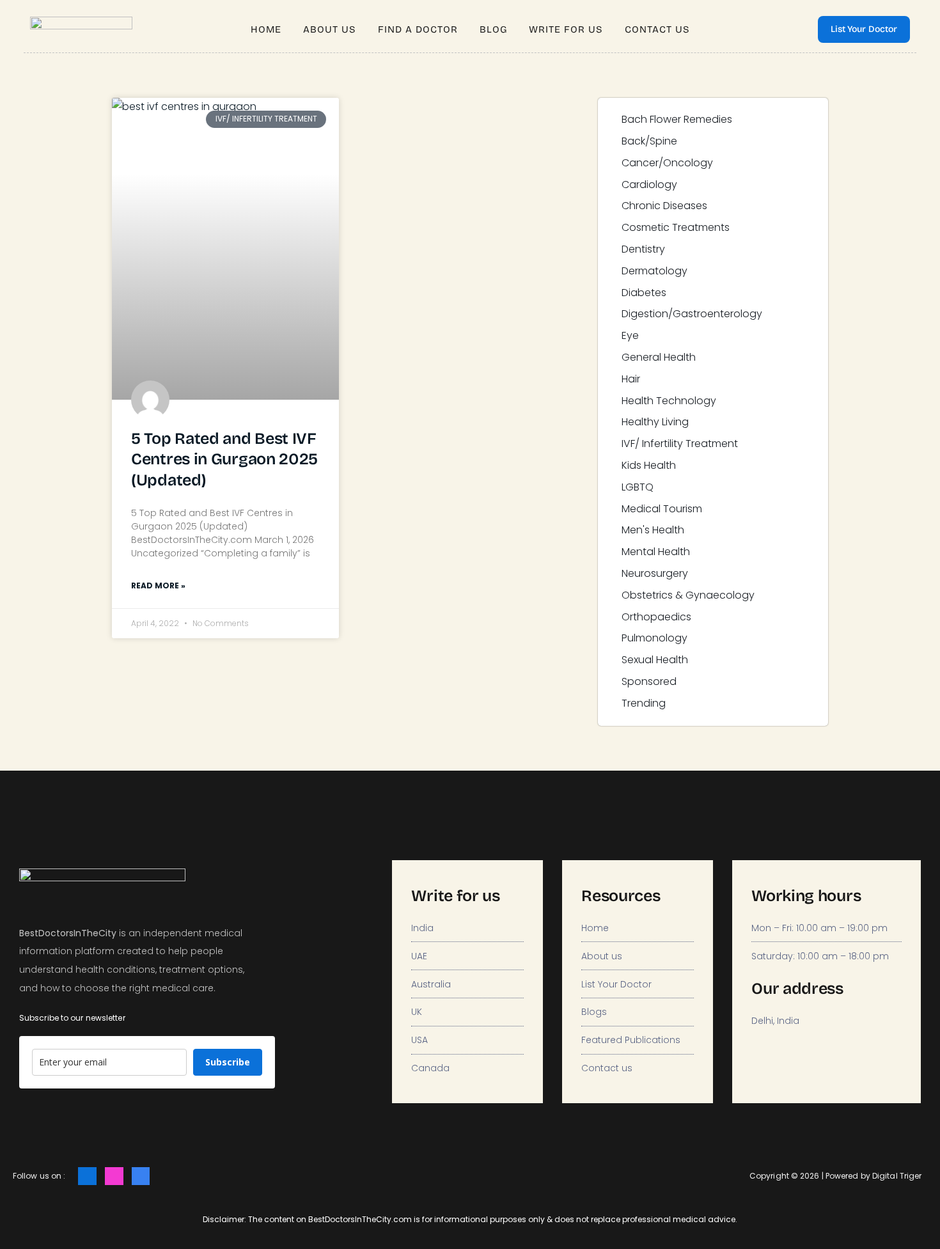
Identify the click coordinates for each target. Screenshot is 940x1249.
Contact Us (657, 29)
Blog (493, 29)
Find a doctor (418, 29)
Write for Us (566, 29)
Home (266, 29)
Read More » (158, 585)
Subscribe (227, 1062)
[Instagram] (114, 1176)
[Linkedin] (141, 1176)
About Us (329, 29)
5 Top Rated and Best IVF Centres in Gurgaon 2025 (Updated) (224, 459)
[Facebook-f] (87, 1176)
